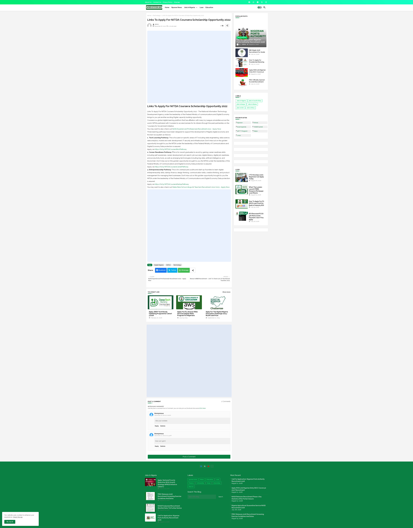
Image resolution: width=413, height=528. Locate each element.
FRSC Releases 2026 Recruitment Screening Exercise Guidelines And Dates (169, 496)
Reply (157, 426)
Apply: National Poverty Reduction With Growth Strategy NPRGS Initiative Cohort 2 (167, 483)
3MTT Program (242, 131)
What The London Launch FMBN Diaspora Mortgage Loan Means (256, 190)
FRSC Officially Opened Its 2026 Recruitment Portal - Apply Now (257, 82)
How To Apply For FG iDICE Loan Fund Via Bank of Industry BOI (256, 203)
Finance (191, 483)
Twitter (173, 270)
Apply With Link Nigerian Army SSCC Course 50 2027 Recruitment (257, 72)
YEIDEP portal (258, 127)
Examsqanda (241, 127)
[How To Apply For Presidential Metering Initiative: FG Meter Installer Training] (241, 62)
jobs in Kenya (241, 104)
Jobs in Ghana (252, 104)
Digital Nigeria (158, 265)
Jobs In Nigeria (189, 7)
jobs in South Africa (255, 100)
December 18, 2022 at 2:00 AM (162, 415)
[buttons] (249, 2)
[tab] (167, 7)
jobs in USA (240, 108)
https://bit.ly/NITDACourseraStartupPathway (172, 184)
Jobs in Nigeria (241, 100)
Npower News (176, 7)
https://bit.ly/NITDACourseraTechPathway (171, 149)
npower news (193, 479)
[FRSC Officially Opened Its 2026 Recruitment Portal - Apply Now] (241, 82)
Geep (208, 483)
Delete (162, 426)
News (202, 479)
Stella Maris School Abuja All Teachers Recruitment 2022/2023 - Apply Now (201, 187)
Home (167, 7)
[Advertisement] (189, 67)
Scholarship (200, 483)
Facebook (162, 270)
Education (209, 7)
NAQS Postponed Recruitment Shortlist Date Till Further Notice (170, 507)
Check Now (17, 517)
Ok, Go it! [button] (9, 522)
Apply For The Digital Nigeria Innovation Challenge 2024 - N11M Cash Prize (217, 313)
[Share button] (192, 270)
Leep (239, 135)
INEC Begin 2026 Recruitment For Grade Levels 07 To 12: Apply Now (257, 53)
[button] (259, 7)
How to (191, 486)
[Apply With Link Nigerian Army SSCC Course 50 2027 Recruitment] (241, 72)
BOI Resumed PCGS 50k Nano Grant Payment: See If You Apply (256, 216)
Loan (201, 7)
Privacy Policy (167, 2)
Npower (240, 122)
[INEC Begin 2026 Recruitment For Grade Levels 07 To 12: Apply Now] (241, 52)
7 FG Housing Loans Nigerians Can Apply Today (256, 177)
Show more (226, 292)
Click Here (202, 408)
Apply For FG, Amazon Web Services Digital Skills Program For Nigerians (187, 313)
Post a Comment (189, 457)
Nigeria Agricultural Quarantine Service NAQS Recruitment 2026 (249, 507)
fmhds (256, 122)
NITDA (168, 265)
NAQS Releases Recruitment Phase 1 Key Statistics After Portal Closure (247, 498)
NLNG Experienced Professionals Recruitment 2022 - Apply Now (196, 129)
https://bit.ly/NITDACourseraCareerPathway (171, 167)
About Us (148, 2)
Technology (156, 15)
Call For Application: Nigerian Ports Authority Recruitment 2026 (168, 518)
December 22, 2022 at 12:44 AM (163, 435)
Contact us (157, 2)
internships (216, 483)
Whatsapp (185, 270)
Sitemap (177, 2)
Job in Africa (250, 108)
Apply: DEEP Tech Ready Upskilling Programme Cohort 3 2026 (160, 313)
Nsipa (255, 131)
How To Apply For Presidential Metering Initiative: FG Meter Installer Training (256, 63)
